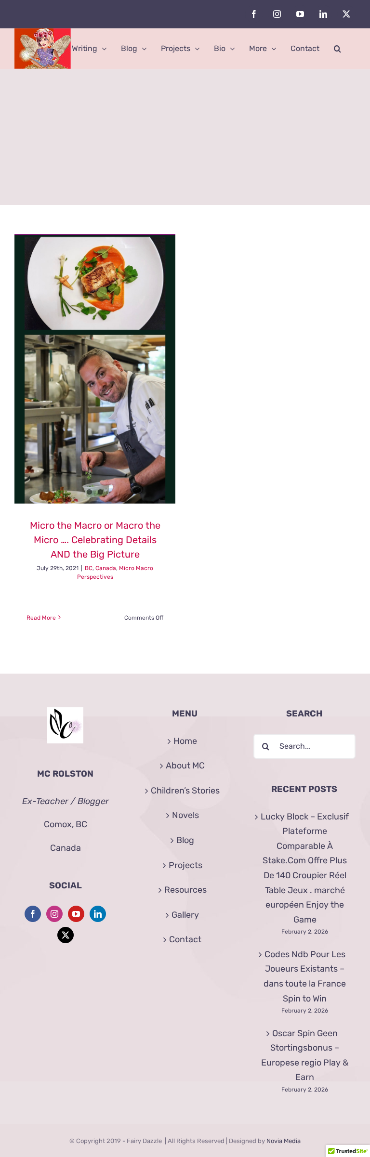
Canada (105, 568)
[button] (337, 48)
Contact (185, 939)
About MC (185, 765)
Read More (41, 617)
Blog (185, 840)
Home (185, 741)
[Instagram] (54, 914)
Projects (185, 865)
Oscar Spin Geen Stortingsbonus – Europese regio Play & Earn (304, 1055)
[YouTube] (76, 914)
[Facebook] (33, 914)
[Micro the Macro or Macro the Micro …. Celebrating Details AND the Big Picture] (94, 369)
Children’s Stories (185, 790)
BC (88, 568)
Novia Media (283, 1140)
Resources (185, 889)
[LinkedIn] (98, 914)
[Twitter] (65, 935)
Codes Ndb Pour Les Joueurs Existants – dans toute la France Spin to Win (305, 976)
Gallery (185, 915)
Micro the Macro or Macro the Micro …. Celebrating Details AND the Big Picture (95, 540)
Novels (185, 815)
